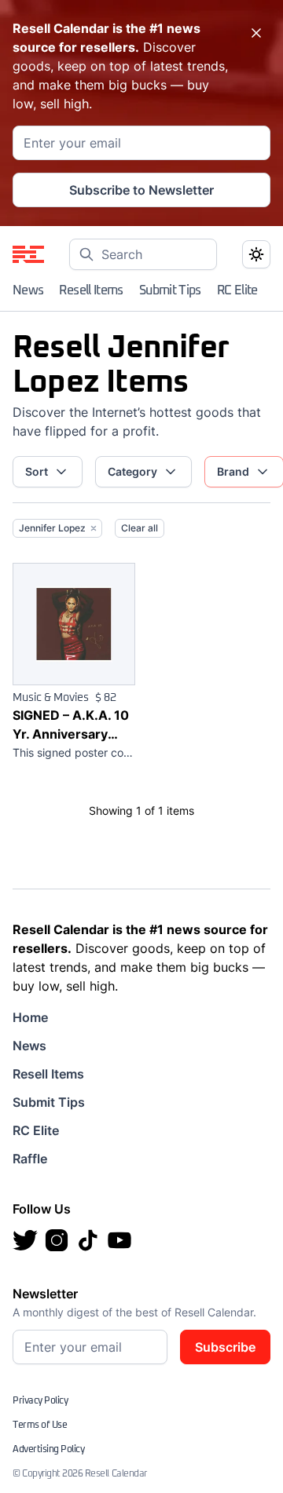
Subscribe (225, 1347)
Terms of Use (40, 1425)
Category (132, 471)
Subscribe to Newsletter (141, 190)
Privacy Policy (40, 1401)
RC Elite (237, 290)
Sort (36, 471)
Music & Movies (51, 697)
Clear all (139, 528)
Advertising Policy (48, 1450)
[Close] (256, 33)
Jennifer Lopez (52, 528)
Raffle (30, 1158)
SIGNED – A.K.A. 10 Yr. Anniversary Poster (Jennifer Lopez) (71, 725)
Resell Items (91, 290)
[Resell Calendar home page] (28, 254)
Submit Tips (170, 290)
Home (30, 1017)
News (28, 290)
